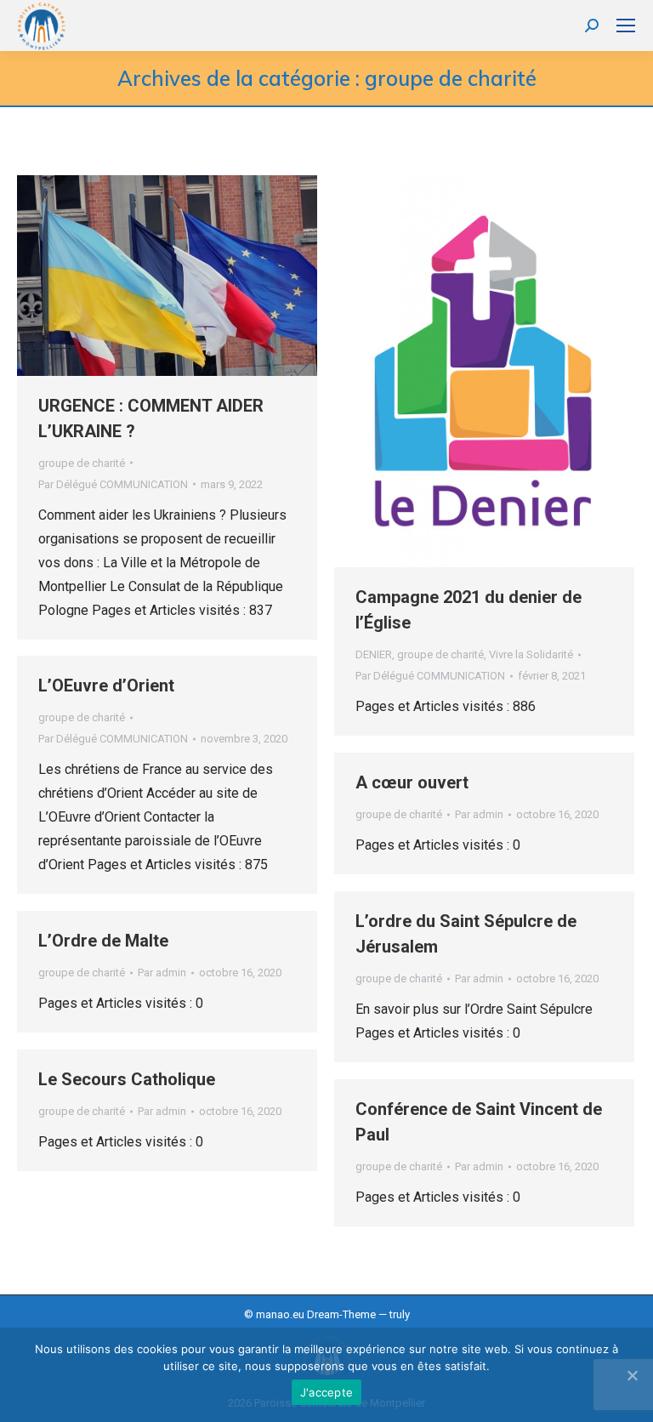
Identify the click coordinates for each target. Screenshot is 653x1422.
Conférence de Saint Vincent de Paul (478, 1122)
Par (113, 484)
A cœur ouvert (411, 782)
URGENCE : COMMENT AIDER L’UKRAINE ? (151, 418)
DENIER (373, 654)
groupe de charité (81, 463)
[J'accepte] (631, 1375)
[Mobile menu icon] (626, 25)
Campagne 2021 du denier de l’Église (468, 610)
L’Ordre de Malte (103, 940)
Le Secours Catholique (126, 1079)
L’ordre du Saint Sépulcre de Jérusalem (465, 934)
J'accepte (326, 1392)
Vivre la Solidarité (531, 654)
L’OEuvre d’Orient (106, 685)
